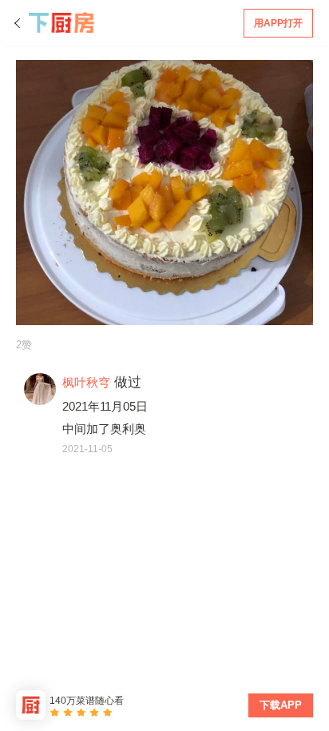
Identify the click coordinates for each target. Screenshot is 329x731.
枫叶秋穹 (86, 382)
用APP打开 (278, 23)
